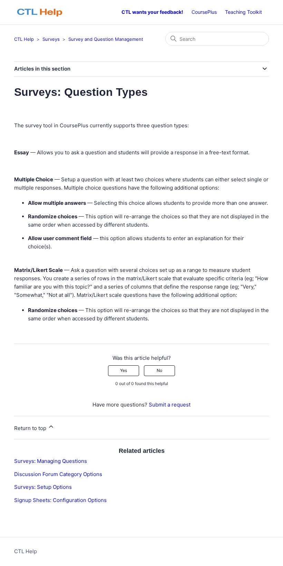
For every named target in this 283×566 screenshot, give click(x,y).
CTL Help (24, 39)
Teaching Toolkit (243, 12)
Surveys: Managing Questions (50, 461)
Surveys (51, 39)
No (159, 370)
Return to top (31, 428)
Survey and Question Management (105, 39)
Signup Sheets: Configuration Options (60, 500)
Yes (123, 370)
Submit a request (170, 404)
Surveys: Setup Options (43, 487)
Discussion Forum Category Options (58, 474)
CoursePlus (204, 12)
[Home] (43, 12)
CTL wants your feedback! (152, 12)
